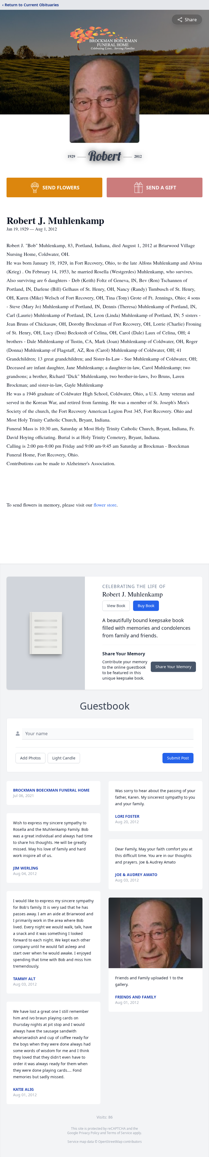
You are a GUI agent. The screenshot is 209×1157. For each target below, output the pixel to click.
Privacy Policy (89, 1133)
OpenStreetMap (110, 1141)
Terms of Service (119, 1133)
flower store (105, 504)
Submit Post (178, 758)
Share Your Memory (173, 666)
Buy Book (146, 605)
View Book (116, 605)
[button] (155, 933)
